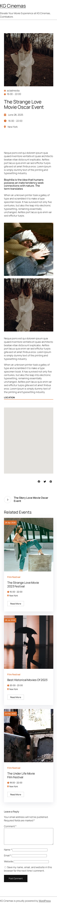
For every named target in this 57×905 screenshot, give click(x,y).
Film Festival (13, 577)
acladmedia (13, 90)
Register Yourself (19, 141)
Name (8, 849)
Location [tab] (9, 397)
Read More (15, 603)
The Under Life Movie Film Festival (21, 775)
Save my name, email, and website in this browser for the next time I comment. (28, 868)
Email (7, 855)
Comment (10, 826)
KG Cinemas (13, 6)
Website (8, 861)
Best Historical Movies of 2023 (27, 680)
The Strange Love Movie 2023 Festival (23, 584)
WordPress (45, 900)
